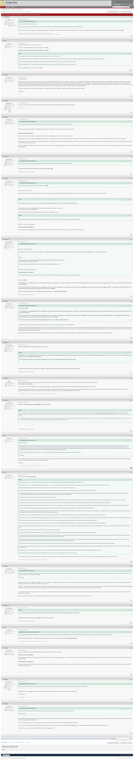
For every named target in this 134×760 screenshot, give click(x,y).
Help (131, 4)
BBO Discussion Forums (5, 9)
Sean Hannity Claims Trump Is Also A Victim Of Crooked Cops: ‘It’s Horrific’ (33, 50)
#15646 (131, 156)
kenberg (5, 74)
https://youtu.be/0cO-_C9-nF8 (71, 638)
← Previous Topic (117, 740)
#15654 (131, 472)
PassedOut (6, 16)
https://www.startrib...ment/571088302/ (26, 227)
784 (21, 11)
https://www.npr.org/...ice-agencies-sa (25, 383)
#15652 (131, 400)
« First (9, 11)
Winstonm (6, 156)
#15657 (131, 627)
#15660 (131, 703)
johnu (4, 40)
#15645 (131, 117)
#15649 (131, 301)
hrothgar (5, 100)
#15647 (131, 178)
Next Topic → (130, 740)
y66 (4, 435)
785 (23, 11)
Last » (28, 11)
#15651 (131, 378)
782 (16, 11)
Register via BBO (117, 4)
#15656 (131, 605)
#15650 (131, 342)
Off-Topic (13, 9)
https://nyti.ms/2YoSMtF (31, 476)
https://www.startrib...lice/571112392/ (25, 133)
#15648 (131, 239)
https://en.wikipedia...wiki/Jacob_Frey (25, 661)
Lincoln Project (67, 612)
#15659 (131, 679)
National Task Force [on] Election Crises (106, 412)
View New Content (127, 9)
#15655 (131, 566)
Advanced (133, 7)
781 (14, 11)
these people (37, 404)
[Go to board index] (9, 3)
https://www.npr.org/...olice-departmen (25, 654)
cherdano (6, 378)
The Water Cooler (19, 9)
